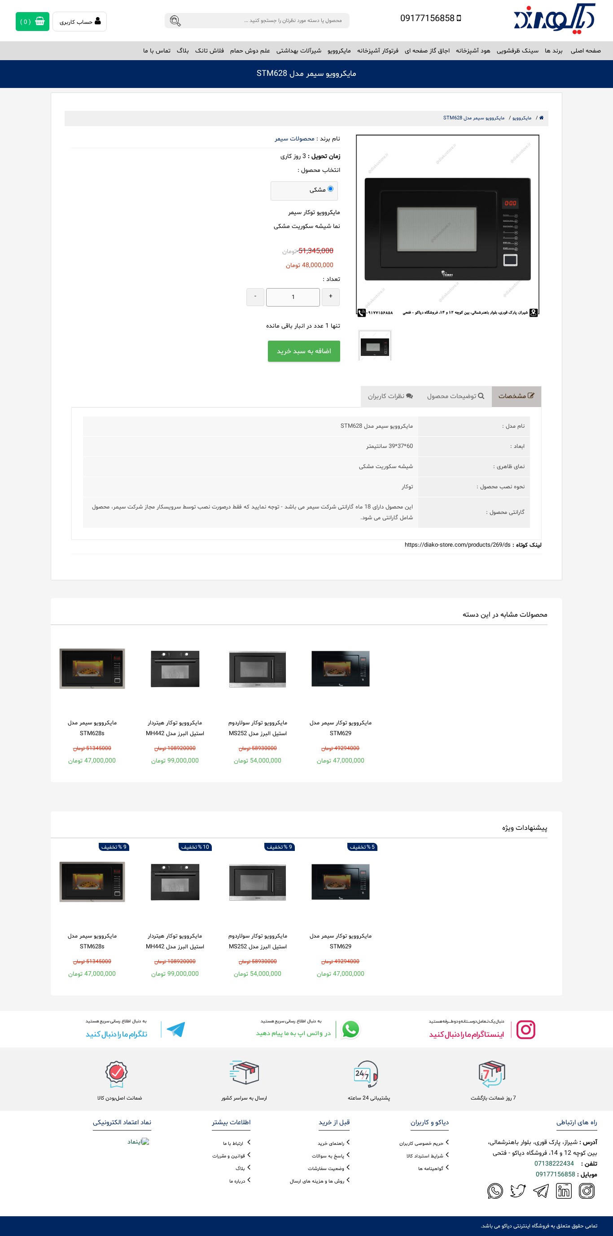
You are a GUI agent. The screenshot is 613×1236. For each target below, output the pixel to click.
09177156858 (428, 19)
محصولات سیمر (295, 139)
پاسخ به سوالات (328, 1156)
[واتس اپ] (306, 1029)
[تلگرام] (131, 1029)
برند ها (554, 51)
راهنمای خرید (331, 1143)
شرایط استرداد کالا (425, 1156)
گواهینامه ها (430, 1169)
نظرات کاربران (387, 396)
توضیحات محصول (452, 396)
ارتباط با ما (233, 1143)
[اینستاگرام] (481, 1029)
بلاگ (183, 51)
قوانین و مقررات (228, 1156)
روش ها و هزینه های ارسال (317, 1181)
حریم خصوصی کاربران (421, 1143)
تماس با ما (157, 51)
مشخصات (513, 396)
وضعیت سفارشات (326, 1169)
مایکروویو (521, 118)
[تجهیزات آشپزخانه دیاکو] (554, 19)
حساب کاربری (76, 22)
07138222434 (554, 1164)
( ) (26, 22)
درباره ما (237, 1181)
